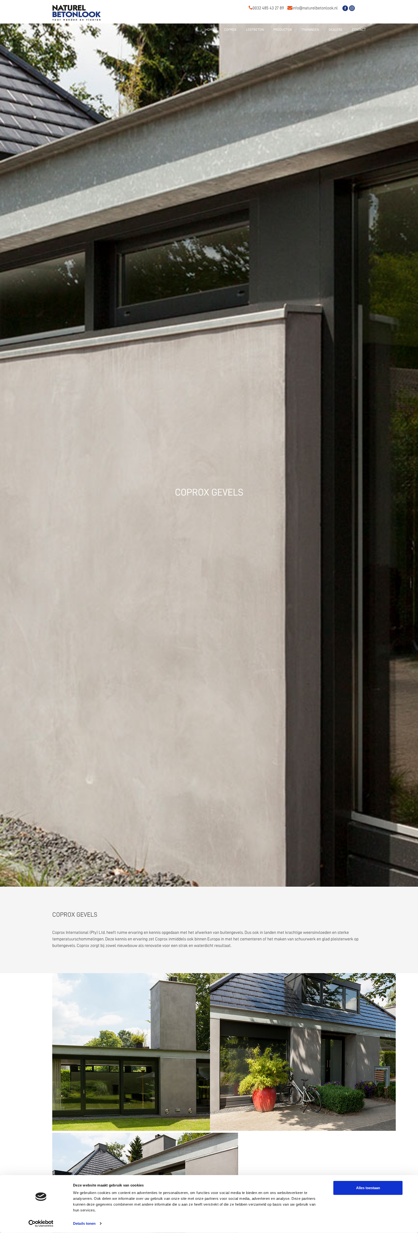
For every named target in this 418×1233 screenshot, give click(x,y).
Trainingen (310, 29)
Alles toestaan (368, 1188)
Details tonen (84, 1223)
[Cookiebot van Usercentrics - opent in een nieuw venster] (41, 1223)
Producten (282, 29)
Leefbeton (255, 29)
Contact (359, 29)
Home (209, 29)
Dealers (335, 29)
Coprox (230, 29)
